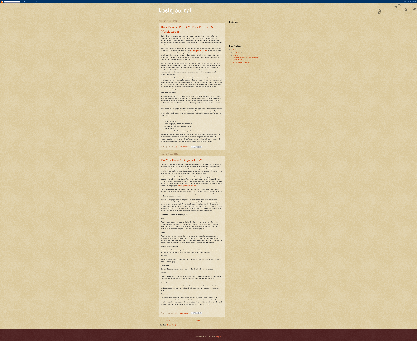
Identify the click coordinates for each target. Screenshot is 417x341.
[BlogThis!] (194, 147)
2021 (233, 50)
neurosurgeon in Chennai (198, 51)
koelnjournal (175, 10)
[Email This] (192, 147)
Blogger (218, 337)
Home (197, 321)
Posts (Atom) (171, 325)
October (235, 55)
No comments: (184, 147)
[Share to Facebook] (198, 147)
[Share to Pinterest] (200, 147)
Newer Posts (164, 321)
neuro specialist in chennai (187, 186)
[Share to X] (196, 147)
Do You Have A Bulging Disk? (181, 160)
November (236, 52)
